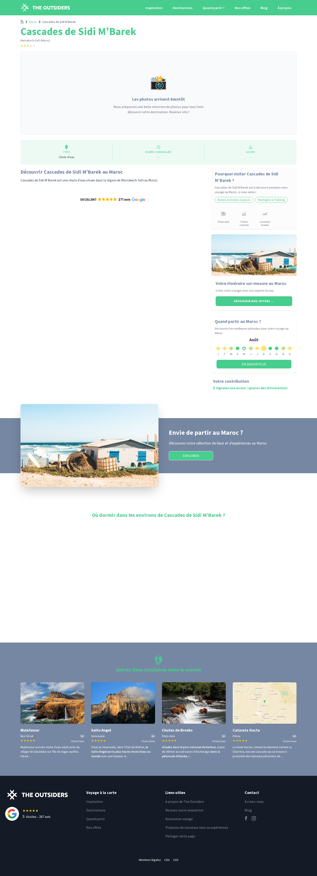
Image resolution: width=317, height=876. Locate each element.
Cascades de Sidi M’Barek (59, 22)
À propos (284, 8)
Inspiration (154, 8)
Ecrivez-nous (254, 801)
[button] (112, 199)
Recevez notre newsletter (184, 810)
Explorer (191, 456)
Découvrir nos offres (254, 301)
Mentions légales (150, 860)
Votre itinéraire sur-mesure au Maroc (251, 283)
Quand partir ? (213, 8)
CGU (167, 860)
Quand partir (95, 819)
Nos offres (242, 8)
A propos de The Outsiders (184, 801)
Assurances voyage (179, 819)
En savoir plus (254, 364)
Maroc (33, 22)
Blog (264, 8)
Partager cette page (180, 836)
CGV (175, 860)
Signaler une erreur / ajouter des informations (252, 388)
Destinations (182, 8)
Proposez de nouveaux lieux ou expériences (196, 827)
